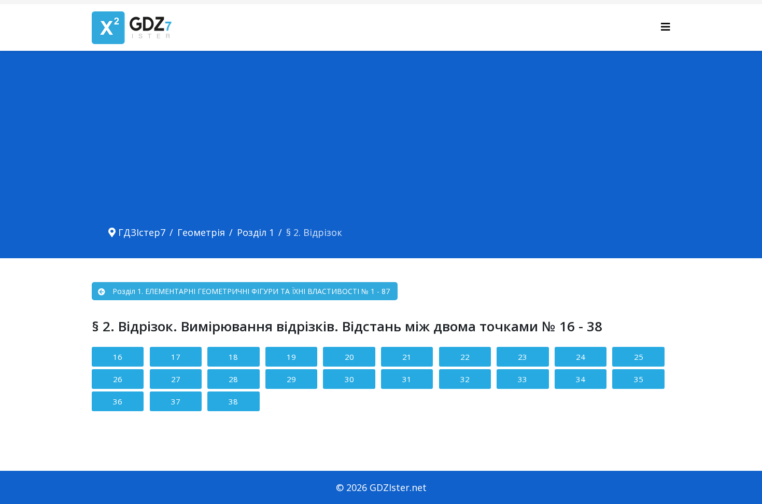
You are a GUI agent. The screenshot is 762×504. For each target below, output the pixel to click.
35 (638, 379)
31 (407, 379)
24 (580, 357)
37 (175, 401)
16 (117, 357)
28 (233, 379)
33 (522, 379)
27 (175, 379)
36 (117, 401)
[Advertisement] (381, 144)
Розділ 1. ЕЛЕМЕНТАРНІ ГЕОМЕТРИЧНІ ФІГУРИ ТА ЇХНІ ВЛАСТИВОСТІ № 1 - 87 (251, 291)
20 (349, 357)
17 (175, 357)
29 (291, 379)
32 (465, 379)
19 (291, 357)
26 (117, 379)
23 (522, 357)
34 (580, 379)
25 (638, 357)
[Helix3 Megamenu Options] (665, 26)
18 (233, 357)
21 (407, 357)
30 (349, 379)
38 (233, 401)
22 (465, 357)
